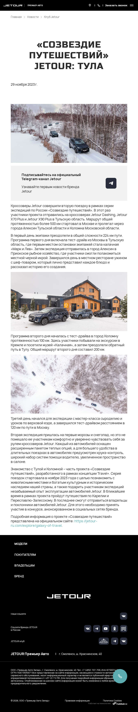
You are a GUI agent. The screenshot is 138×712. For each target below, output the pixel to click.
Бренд (19, 576)
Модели (20, 544)
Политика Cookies (112, 700)
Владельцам (24, 565)
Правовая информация (77, 700)
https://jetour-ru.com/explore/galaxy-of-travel (54, 523)
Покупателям (25, 555)
